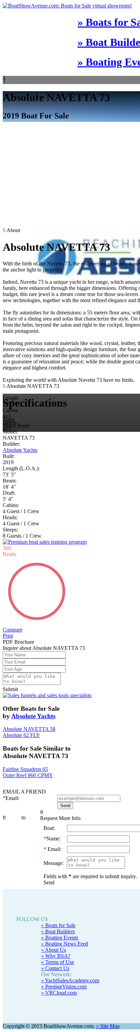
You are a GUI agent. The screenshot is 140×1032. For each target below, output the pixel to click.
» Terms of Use (57, 974)
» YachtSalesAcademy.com (70, 993)
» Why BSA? (55, 968)
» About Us (53, 962)
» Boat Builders (58, 944)
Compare (12, 642)
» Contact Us (55, 980)
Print (8, 648)
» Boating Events (59, 950)
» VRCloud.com (59, 1005)
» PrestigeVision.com (64, 999)
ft (4, 830)
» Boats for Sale (58, 937)
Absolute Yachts (20, 450)
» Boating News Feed (64, 956)
